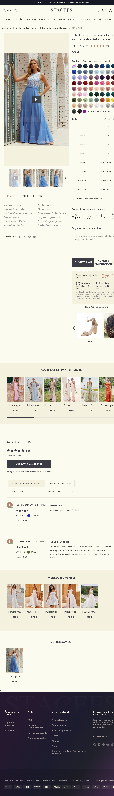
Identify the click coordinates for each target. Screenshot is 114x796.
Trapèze (17, 205)
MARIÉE (18, 19)
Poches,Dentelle (59, 213)
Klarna (55, 735)
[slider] (97, 46)
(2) (107, 46)
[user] (110, 10)
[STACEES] (61, 10)
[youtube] (107, 744)
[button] (65, 178)
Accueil (5, 28)
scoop (49, 205)
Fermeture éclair (25, 213)
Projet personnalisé (37, 738)
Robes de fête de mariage (24, 28)
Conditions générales (81, 780)
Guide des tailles (60, 720)
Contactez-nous (59, 725)
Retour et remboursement (35, 726)
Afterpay (56, 741)
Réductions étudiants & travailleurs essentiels (69, 752)
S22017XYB (77, 28)
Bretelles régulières (54, 225)
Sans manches (19, 209)
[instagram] (94, 744)
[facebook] (99, 744)
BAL (8, 19)
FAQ (30, 720)
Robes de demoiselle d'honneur (53, 28)
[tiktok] (112, 744)
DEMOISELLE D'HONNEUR (41, 19)
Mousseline (14, 217)
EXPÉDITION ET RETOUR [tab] (31, 196)
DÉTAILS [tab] (10, 196)
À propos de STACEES (11, 723)
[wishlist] (104, 10)
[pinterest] (103, 744)
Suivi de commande (37, 733)
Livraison (9, 730)
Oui (24, 221)
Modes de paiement (62, 730)
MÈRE (62, 19)
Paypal (55, 746)
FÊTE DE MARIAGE (79, 19)
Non (47, 209)
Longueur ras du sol (55, 217)
